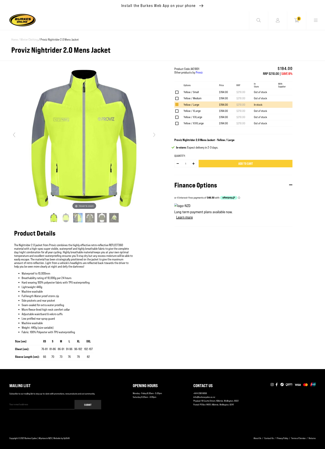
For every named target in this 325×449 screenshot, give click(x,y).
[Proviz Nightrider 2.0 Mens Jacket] (54, 217)
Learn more (184, 217)
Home (15, 39)
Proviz (199, 72)
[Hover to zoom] (84, 136)
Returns (312, 438)
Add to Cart (245, 163)
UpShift (66, 438)
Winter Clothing (29, 39)
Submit (88, 404)
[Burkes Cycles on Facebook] (277, 384)
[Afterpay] (282, 384)
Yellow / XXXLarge (194, 123)
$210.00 (240, 92)
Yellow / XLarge (192, 110)
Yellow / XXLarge (193, 117)
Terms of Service (298, 438)
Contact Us (269, 438)
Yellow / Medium (192, 98)
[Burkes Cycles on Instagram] (272, 384)
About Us (257, 438)
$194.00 (223, 92)
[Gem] (289, 384)
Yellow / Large (191, 104)
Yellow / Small (191, 92)
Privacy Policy (282, 438)
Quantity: (179, 155)
